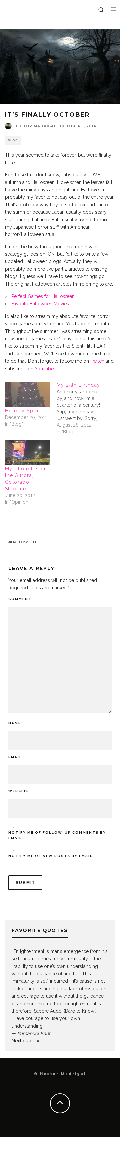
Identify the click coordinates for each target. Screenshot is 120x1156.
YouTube (44, 368)
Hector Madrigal (35, 126)
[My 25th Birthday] (82, 408)
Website (18, 791)
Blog (13, 140)
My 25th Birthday (78, 385)
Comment (21, 599)
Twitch (97, 361)
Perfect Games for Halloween (43, 296)
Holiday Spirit (22, 410)
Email (16, 757)
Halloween (23, 542)
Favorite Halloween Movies (40, 303)
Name (16, 723)
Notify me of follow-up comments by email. (57, 835)
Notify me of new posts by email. (51, 856)
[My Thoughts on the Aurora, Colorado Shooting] (27, 452)
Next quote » (25, 1040)
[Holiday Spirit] (27, 394)
